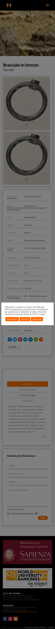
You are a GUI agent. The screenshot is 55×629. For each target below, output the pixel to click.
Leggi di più (36, 319)
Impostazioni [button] (12, 319)
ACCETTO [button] (25, 319)
